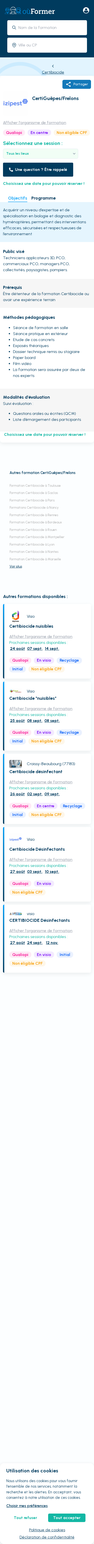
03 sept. (34, 871)
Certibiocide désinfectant (35, 771)
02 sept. (35, 794)
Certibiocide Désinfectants (37, 849)
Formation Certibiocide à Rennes (34, 515)
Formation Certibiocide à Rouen (33, 530)
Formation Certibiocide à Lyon (32, 544)
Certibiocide (53, 72)
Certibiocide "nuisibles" (32, 698)
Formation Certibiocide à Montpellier (37, 537)
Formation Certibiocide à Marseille (35, 559)
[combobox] (50, 27)
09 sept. (52, 794)
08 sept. (34, 720)
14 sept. (52, 648)
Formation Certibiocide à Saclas (34, 493)
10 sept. (52, 871)
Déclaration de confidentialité (47, 1537)
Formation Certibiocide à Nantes (34, 552)
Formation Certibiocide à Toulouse (35, 485)
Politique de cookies (47, 1530)
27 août (17, 871)
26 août (17, 794)
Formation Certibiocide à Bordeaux (36, 522)
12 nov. (52, 942)
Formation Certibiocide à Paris (32, 500)
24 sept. (35, 942)
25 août (17, 720)
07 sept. (35, 648)
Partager (80, 84)
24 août (17, 648)
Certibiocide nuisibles (31, 626)
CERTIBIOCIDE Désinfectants (39, 920)
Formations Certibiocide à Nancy (34, 507)
